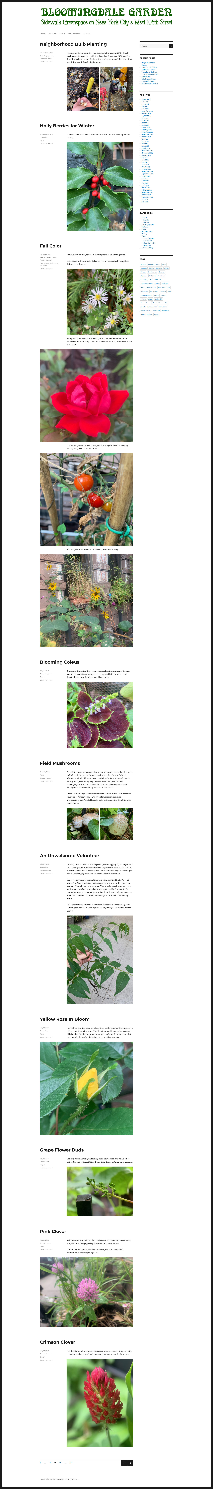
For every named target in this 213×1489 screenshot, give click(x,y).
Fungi (42, 775)
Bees (164, 264)
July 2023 (145, 158)
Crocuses (144, 276)
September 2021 (147, 197)
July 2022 (145, 178)
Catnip (151, 268)
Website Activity (147, 248)
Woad (156, 314)
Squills (143, 307)
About (62, 34)
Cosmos (144, 65)
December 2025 (147, 111)
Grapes (42, 1165)
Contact (86, 34)
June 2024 (145, 141)
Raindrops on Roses (149, 79)
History (144, 234)
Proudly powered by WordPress (68, 1479)
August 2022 (146, 176)
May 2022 (145, 183)
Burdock (144, 268)
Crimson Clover (57, 1342)
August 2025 (146, 116)
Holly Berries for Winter (67, 125)
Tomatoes (43, 265)
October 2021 (146, 195)
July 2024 (145, 139)
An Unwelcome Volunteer (69, 855)
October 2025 (146, 113)
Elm (150, 280)
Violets (149, 314)
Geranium (157, 280)
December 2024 (147, 132)
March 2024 (146, 148)
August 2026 (146, 100)
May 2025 (145, 123)
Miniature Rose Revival (150, 84)
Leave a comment (46, 61)
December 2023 (147, 151)
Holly (42, 140)
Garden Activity (147, 232)
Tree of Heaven (45, 870)
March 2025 (146, 127)
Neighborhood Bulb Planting (73, 44)
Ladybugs (153, 291)
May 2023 (145, 162)
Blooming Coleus (59, 662)
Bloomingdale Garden (47, 1479)
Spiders (146, 222)
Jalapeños (144, 291)
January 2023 (146, 169)
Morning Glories (146, 295)
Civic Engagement (46, 56)
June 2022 (145, 181)
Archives (52, 34)
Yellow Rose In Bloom (65, 1019)
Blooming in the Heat (149, 72)
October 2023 (146, 155)
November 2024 (147, 134)
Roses (47, 263)
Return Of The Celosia (149, 67)
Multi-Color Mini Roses (150, 74)
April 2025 (145, 125)
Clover (42, 1246)
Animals (144, 218)
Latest (42, 34)
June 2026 (145, 104)
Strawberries (152, 307)
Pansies (143, 299)
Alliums (143, 264)
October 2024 (146, 137)
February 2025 (147, 130)
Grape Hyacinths (147, 283)
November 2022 (147, 172)
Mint (169, 291)
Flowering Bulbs (46, 58)
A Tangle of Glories (148, 70)
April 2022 (145, 185)
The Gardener (74, 34)
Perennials (44, 137)
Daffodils (152, 276)
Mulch (163, 295)
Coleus (42, 677)
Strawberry (163, 307)
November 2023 (147, 153)
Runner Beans (146, 303)
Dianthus (161, 276)
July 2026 (145, 102)
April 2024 (145, 146)
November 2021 (147, 192)
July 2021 (145, 199)
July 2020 (145, 202)
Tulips (143, 314)
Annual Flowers (45, 258)
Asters (42, 263)
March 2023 (146, 167)
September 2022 (147, 174)
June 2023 (145, 160)
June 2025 (145, 120)
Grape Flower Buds (62, 1150)
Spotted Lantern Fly (160, 303)
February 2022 (147, 190)
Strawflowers (145, 311)
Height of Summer (148, 63)
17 (71, 1462)
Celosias (159, 268)
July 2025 (145, 118)
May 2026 (145, 106)
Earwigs (143, 280)
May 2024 (145, 144)
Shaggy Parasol (45, 778)
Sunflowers (54, 263)
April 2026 (145, 109)
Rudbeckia (159, 299)
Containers (145, 227)
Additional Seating (148, 81)
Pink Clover (53, 1231)
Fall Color (50, 246)
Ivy (169, 287)
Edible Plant (44, 1162)
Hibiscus (165, 283)
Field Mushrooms (60, 763)
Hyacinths (162, 287)
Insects (146, 220)
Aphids (150, 264)
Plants (144, 236)
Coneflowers (146, 77)
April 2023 (145, 165)
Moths (156, 295)
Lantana (163, 291)
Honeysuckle (151, 287)
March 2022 (146, 188)
